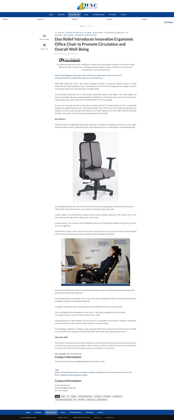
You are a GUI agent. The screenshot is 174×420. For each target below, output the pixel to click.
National (112, 15)
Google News (98, 33)
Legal (86, 15)
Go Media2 (91, 372)
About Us (97, 417)
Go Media (87, 33)
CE (55, 33)
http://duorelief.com (74, 354)
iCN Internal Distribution (114, 33)
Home (51, 15)
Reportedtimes (91, 35)
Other (123, 15)
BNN (57, 372)
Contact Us (109, 417)
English (61, 33)
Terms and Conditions (81, 417)
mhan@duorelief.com (83, 361)
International (98, 15)
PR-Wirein (58, 35)
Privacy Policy (63, 417)
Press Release (74, 15)
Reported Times (31, 417)
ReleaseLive (79, 35)
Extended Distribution (74, 33)
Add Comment (44, 39)
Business (61, 15)
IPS (127, 33)
